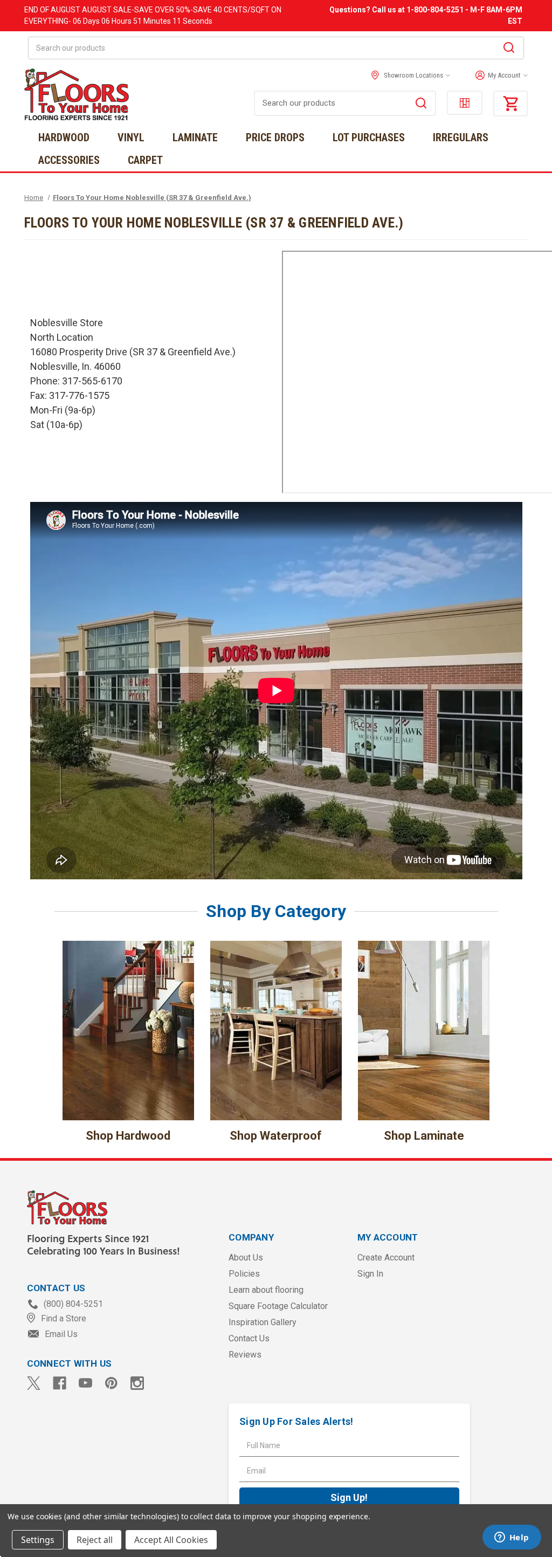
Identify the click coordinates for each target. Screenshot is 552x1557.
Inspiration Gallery (262, 1322)
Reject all (95, 1540)
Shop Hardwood (128, 1135)
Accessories (69, 160)
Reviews (245, 1354)
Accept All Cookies (171, 1540)
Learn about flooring (266, 1290)
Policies (244, 1274)
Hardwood (63, 137)
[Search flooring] (421, 104)
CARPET (145, 160)
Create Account (386, 1257)
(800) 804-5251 (72, 1304)
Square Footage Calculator (278, 1306)
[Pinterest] (111, 1383)
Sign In (370, 1274)
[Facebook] (59, 1383)
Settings (37, 1540)
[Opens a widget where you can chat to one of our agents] (511, 1538)
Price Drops (275, 137)
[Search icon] (509, 49)
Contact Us (249, 1338)
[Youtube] (85, 1383)
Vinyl (131, 137)
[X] (33, 1383)
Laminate (195, 137)
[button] (499, 75)
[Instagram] (137, 1383)
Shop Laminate (424, 1135)
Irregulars (460, 137)
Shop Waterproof (276, 1135)
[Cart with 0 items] (510, 103)
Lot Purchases (369, 137)
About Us (246, 1257)
